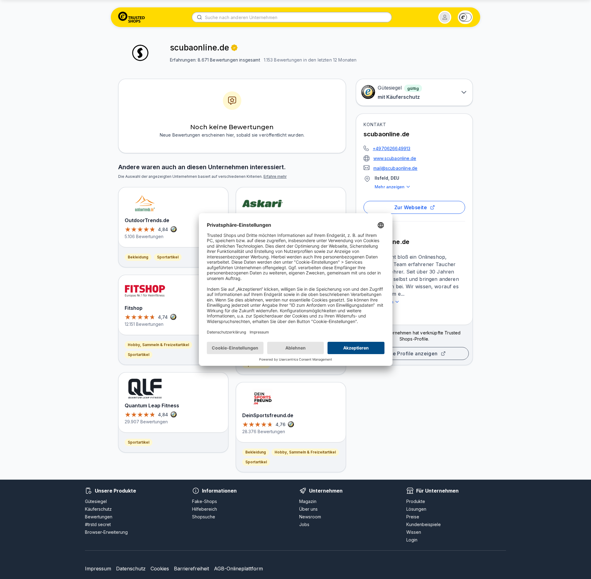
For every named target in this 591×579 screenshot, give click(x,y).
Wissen (413, 532)
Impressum (98, 568)
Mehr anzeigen (389, 186)
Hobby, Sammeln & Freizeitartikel (158, 344)
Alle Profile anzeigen (412, 353)
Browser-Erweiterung (106, 532)
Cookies (160, 568)
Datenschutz (131, 568)
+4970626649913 (391, 148)
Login (411, 539)
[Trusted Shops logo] (131, 17)
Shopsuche (203, 516)
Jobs (304, 524)
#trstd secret (98, 524)
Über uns (308, 509)
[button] (444, 17)
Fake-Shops (204, 501)
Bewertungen (98, 516)
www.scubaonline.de (394, 158)
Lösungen (416, 509)
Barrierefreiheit (191, 568)
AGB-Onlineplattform (238, 568)
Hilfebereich (204, 509)
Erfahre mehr (275, 176)
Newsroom (310, 516)
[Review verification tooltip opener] (234, 48)
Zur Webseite (410, 207)
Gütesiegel (96, 501)
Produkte (415, 501)
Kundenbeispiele (423, 524)
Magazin (307, 501)
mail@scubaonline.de (395, 168)
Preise (412, 516)
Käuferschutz (98, 509)
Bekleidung (138, 257)
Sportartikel (168, 257)
